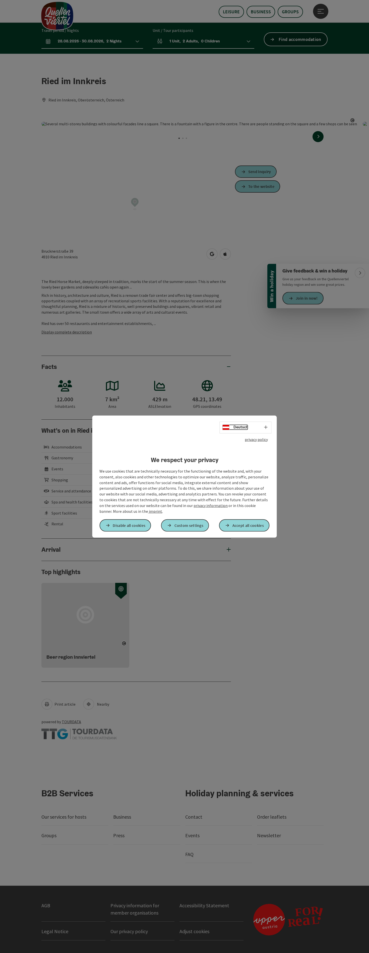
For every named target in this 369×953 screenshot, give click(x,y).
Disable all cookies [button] (129, 525)
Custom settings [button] (189, 525)
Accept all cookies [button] (248, 525)
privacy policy (256, 439)
